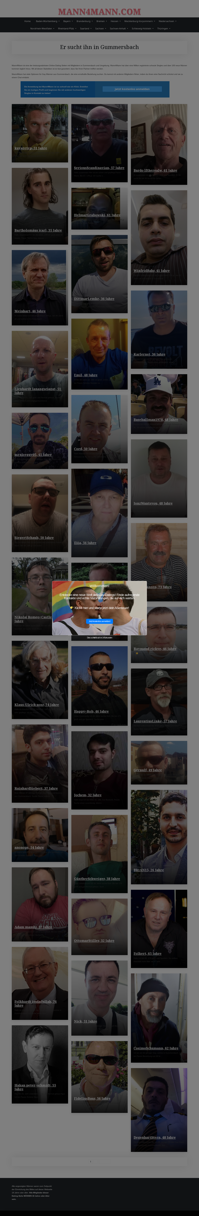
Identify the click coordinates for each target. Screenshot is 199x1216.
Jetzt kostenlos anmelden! (99, 621)
